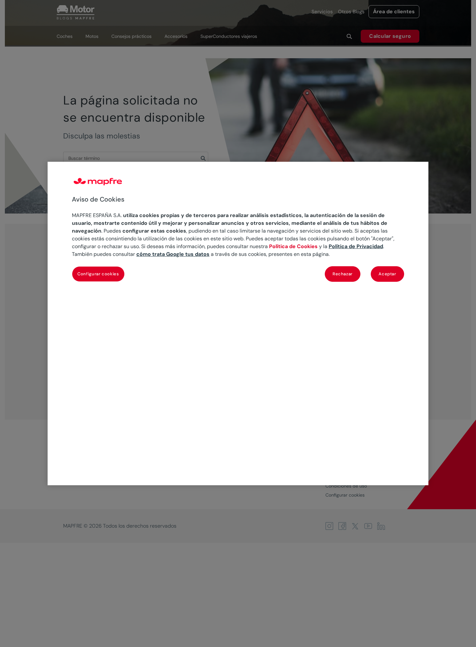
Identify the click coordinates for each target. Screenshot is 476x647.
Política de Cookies (293, 246)
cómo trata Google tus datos (173, 254)
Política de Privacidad (356, 246)
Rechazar (343, 274)
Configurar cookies (98, 274)
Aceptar (387, 274)
